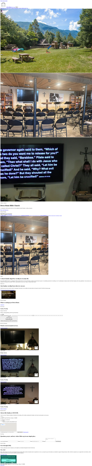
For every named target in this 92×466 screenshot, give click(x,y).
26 (54, 315)
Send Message (58, 441)
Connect (19, 8)
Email (31, 441)
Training (12, 8)
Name (19, 441)
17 (38, 315)
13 (31, 315)
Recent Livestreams (11, 290)
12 (29, 315)
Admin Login (23, 8)
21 (45, 315)
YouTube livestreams (3, 327)
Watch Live (4, 8)
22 (47, 315)
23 (49, 315)
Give (27, 8)
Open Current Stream (4, 290)
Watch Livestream (3, 354)
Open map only (25, 432)
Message (44, 441)
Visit (1, 8)
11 (27, 315)
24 (51, 315)
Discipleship (16, 8)
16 (36, 315)
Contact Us (2, 304)
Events (7, 8)
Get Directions (9, 214)
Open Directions (20, 432)
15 (34, 315)
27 (56, 315)
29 (60, 315)
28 (58, 315)
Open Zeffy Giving (3, 454)
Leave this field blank (4, 441)
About (10, 8)
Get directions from (3, 432)
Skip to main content (3, 0)
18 (40, 315)
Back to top (2, 465)
